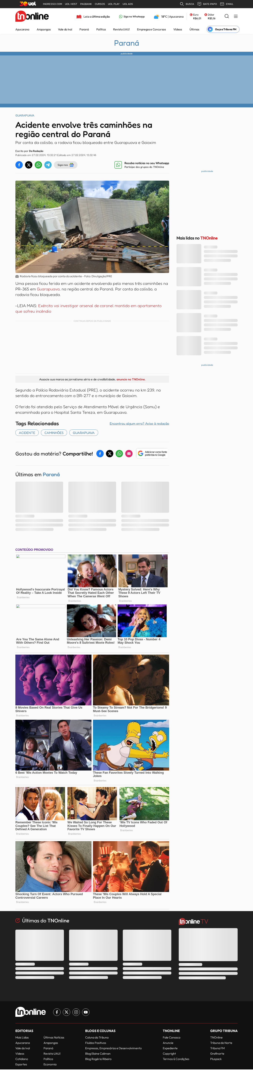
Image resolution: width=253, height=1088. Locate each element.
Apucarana (22, 29)
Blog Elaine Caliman (98, 1053)
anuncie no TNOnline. (130, 379)
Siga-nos (63, 164)
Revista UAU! (121, 29)
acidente (27, 433)
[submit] (227, 16)
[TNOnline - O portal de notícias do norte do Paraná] (32, 16)
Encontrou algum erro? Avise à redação (139, 423)
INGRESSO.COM (52, 4)
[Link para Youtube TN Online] (85, 1012)
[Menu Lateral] (236, 16)
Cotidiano (21, 1059)
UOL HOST (71, 4)
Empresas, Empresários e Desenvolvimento (113, 1048)
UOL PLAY (114, 4)
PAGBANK (86, 4)
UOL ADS (128, 4)
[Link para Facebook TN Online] (57, 1012)
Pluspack (216, 1059)
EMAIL (229, 4)
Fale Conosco (171, 1037)
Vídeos (177, 29)
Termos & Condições (176, 1059)
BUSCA (190, 4)
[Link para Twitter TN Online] (66, 1012)
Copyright (169, 1053)
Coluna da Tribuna (97, 1037)
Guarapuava (48, 289)
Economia (50, 1064)
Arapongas (44, 29)
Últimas (194, 29)
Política (101, 29)
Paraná (84, 29)
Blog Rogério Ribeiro (98, 1059)
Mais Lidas (22, 1037)
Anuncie (168, 1043)
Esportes (21, 1064)
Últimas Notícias (54, 1037)
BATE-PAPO (210, 4)
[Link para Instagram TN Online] (76, 1012)
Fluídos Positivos (95, 1043)
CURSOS (100, 4)
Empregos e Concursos (151, 29)
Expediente (170, 1048)
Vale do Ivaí (65, 29)
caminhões (54, 433)
